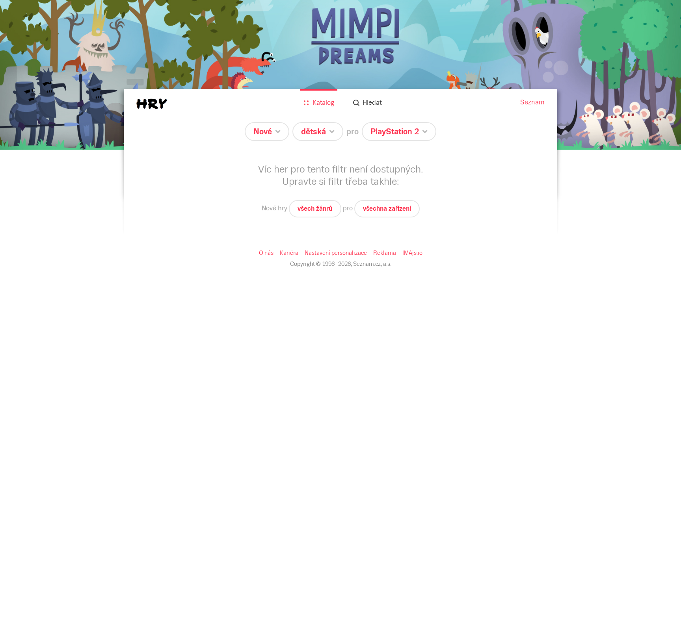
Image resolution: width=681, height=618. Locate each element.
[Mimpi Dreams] (340, 75)
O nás (266, 253)
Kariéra (289, 253)
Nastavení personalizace (336, 253)
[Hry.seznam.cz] (151, 103)
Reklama (384, 253)
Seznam (532, 102)
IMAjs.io (412, 253)
